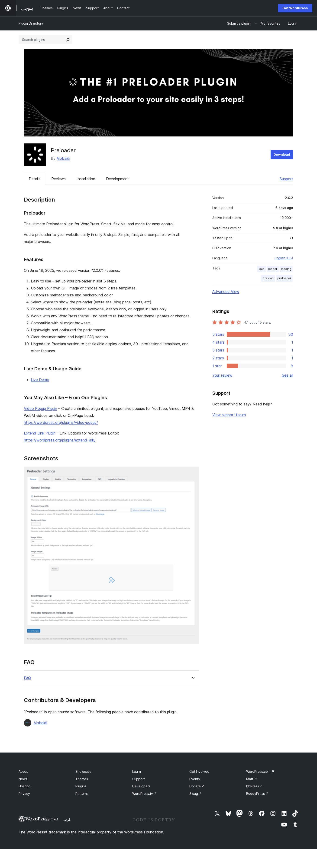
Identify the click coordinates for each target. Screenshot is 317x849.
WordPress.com (260, 771)
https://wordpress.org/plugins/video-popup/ (61, 422)
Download (282, 154)
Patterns (81, 794)
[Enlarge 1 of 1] (192, 473)
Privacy (24, 794)
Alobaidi (63, 158)
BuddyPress (257, 794)
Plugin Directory (31, 23)
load (262, 269)
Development (117, 178)
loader (272, 269)
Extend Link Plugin (39, 433)
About (23, 771)
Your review (222, 375)
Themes (81, 779)
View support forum (229, 414)
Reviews (58, 178)
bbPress (254, 786)
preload (268, 278)
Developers (141, 786)
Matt (251, 779)
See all (287, 375)
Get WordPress (295, 8)
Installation (86, 178)
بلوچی (67, 819)
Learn (136, 771)
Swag (195, 794)
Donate (197, 786)
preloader (284, 278)
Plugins (80, 786)
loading (286, 269)
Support (286, 178)
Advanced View (225, 291)
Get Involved (199, 771)
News (23, 779)
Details (34, 178)
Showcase (83, 771)
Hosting (24, 786)
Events (194, 779)
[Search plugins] (67, 39)
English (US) (284, 258)
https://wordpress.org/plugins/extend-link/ (60, 440)
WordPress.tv (144, 794)
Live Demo (40, 379)
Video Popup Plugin (40, 408)
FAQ (27, 678)
